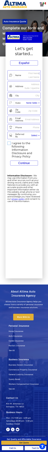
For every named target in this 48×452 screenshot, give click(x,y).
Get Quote (24, 442)
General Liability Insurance (21, 374)
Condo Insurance (16, 340)
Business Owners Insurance (21, 364)
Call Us (12, 448)
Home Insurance (16, 331)
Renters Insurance (17, 345)
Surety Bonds (14, 379)
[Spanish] (44, 3)
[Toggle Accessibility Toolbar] (42, 446)
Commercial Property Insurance (23, 369)
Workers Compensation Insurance (24, 383)
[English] (41, 3)
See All (12, 350)
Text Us (35, 448)
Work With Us (23, 317)
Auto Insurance (15, 335)
